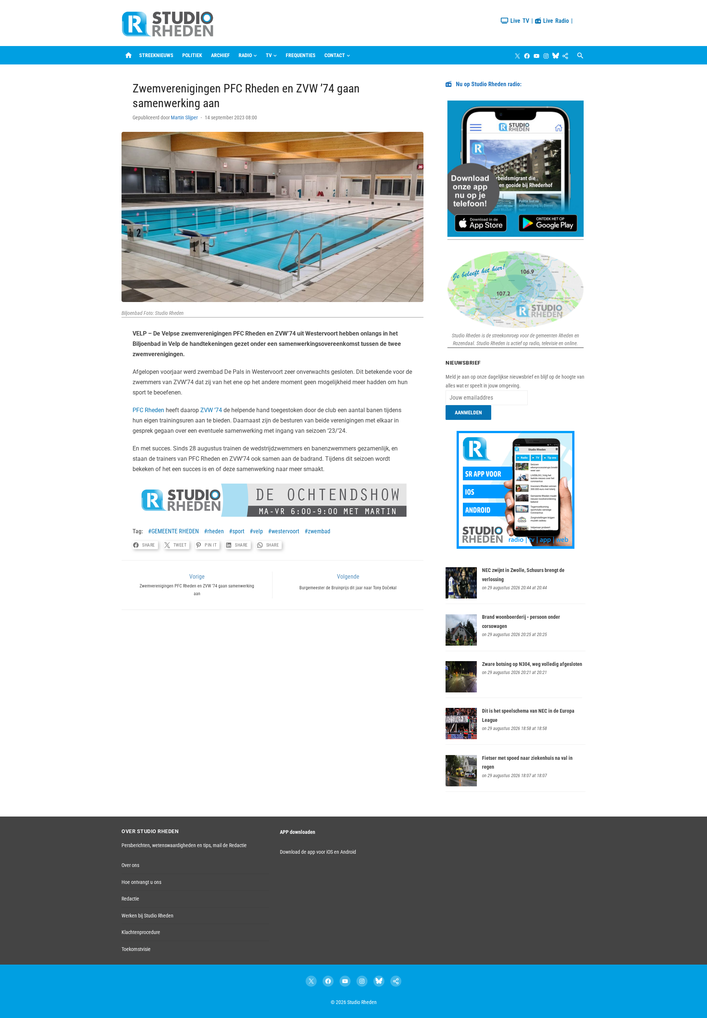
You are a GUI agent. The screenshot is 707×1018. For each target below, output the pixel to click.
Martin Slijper (184, 117)
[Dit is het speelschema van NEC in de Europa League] (461, 737)
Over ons (130, 865)
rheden (215, 531)
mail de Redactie (230, 845)
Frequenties (301, 55)
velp (258, 531)
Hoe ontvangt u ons (141, 882)
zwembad (319, 531)
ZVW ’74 (211, 410)
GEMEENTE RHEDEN (175, 531)
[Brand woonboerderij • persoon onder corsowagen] (461, 644)
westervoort (285, 531)
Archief (220, 55)
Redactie (130, 899)
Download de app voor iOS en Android (318, 852)
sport (238, 531)
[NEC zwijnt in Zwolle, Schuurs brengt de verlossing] (461, 597)
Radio (245, 55)
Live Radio (555, 20)
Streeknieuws (156, 55)
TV (269, 55)
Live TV (518, 20)
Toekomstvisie (136, 949)
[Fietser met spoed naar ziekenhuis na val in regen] (461, 784)
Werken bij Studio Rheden (147, 916)
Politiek (192, 55)
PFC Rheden (148, 410)
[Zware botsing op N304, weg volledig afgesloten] (461, 691)
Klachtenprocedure (141, 932)
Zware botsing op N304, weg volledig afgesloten (532, 664)
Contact (334, 55)
